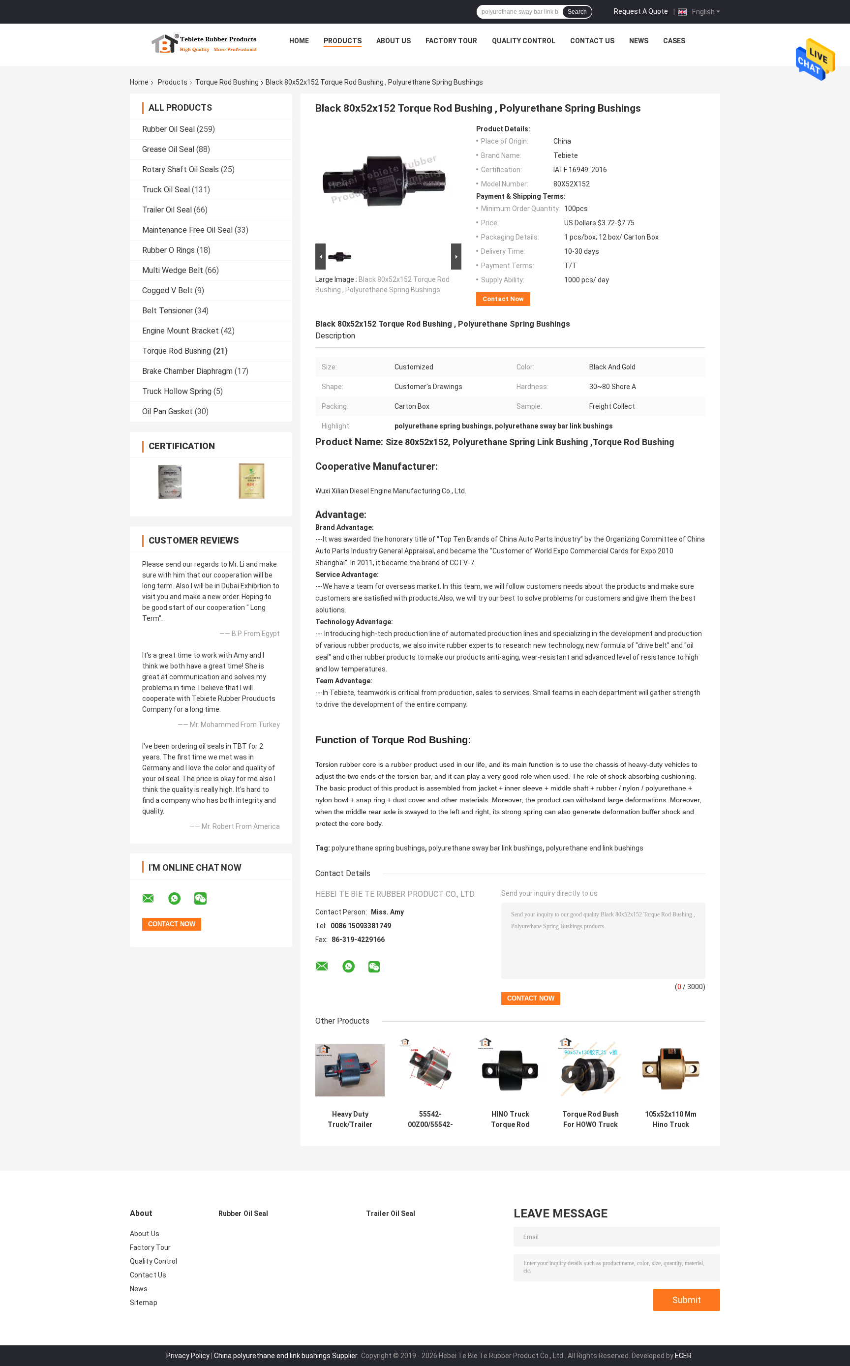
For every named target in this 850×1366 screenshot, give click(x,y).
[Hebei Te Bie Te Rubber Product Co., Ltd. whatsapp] (180, 898)
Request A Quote (641, 11)
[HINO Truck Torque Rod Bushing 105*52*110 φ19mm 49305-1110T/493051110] (510, 1070)
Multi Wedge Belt (172, 270)
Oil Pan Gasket (167, 411)
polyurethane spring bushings (378, 848)
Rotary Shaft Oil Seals (180, 169)
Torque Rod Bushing (227, 82)
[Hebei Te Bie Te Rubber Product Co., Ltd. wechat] (206, 898)
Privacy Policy (188, 1356)
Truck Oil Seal (166, 189)
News (638, 41)
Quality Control (523, 41)
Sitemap (143, 1302)
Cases (674, 41)
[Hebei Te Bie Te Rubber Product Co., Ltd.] (204, 43)
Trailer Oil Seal (167, 209)
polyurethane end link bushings (594, 848)
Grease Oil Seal (168, 149)
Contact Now (503, 299)
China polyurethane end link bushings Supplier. (287, 1356)
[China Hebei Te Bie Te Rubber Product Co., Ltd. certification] (170, 481)
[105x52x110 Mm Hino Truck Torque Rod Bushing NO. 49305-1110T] (670, 1070)
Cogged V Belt (167, 290)
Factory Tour (451, 41)
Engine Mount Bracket (180, 330)
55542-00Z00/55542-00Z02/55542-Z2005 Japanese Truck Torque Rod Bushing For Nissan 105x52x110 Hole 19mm (430, 1119)
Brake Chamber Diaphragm (187, 371)
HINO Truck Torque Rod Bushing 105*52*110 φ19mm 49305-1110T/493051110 (510, 1119)
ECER (683, 1356)
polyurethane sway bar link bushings (485, 848)
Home (299, 41)
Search (577, 11)
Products (343, 41)
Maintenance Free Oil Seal (187, 230)
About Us (393, 41)
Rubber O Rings (168, 250)
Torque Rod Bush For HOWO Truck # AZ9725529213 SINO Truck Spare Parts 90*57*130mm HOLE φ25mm (591, 1119)
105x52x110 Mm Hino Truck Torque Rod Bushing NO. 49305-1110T (671, 1119)
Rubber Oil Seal (168, 129)
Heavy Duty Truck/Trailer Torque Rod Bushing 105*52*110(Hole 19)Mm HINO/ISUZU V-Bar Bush (350, 1119)
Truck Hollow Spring (177, 391)
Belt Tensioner (167, 310)
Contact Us (592, 41)
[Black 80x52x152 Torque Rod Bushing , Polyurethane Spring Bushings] (384, 183)
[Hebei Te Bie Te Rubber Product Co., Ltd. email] (154, 898)
